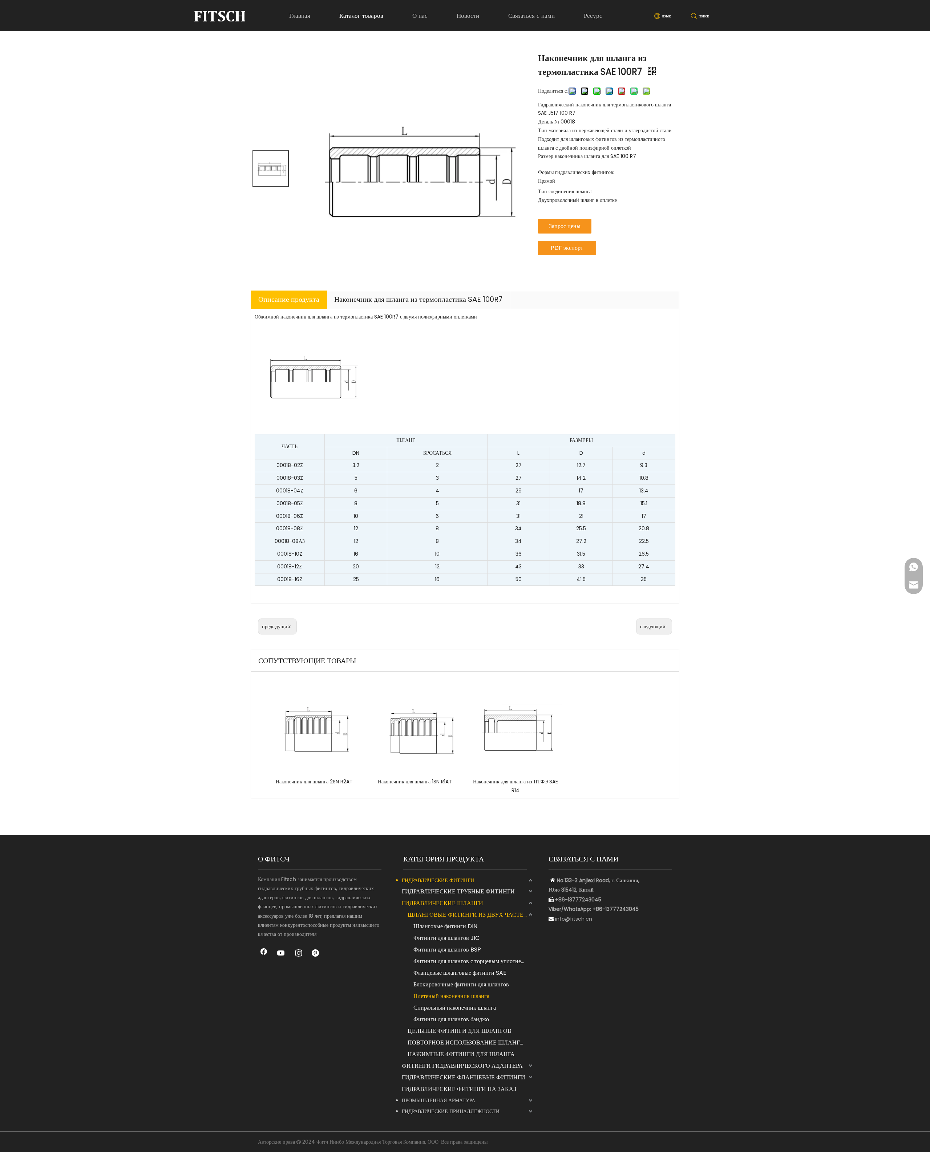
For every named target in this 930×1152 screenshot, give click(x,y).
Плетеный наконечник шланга (451, 996)
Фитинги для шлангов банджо (451, 1019)
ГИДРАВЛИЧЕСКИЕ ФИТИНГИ (438, 880)
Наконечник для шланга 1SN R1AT (415, 781)
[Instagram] (298, 954)
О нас (420, 15)
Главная (299, 15)
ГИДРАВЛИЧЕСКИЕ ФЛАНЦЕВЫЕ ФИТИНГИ (463, 1077)
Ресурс (593, 15)
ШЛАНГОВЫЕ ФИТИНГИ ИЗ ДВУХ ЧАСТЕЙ (468, 914)
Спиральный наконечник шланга (454, 1007)
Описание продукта (288, 299)
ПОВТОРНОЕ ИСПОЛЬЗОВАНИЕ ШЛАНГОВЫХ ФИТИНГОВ (471, 1042)
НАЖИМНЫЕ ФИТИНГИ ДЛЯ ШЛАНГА (461, 1054)
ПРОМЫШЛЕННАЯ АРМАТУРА (438, 1100)
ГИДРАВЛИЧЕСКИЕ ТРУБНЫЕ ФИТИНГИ (458, 891)
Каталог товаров (361, 15)
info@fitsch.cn (573, 918)
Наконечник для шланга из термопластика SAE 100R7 (418, 299)
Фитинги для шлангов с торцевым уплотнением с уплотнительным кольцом (473, 961)
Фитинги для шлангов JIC (446, 938)
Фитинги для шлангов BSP (447, 949)
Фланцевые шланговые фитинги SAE (459, 973)
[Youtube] (281, 954)
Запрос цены (565, 226)
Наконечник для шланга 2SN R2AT (314, 781)
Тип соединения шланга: (565, 191)
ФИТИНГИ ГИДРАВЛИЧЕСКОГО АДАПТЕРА (462, 1066)
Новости (468, 15)
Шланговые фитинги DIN (445, 926)
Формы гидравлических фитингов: (576, 172)
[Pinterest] (316, 954)
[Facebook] (264, 954)
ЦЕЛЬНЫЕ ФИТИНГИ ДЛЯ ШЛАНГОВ (460, 1031)
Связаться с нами (531, 15)
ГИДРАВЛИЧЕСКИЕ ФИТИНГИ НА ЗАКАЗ (459, 1089)
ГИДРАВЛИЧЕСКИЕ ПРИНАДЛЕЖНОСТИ (451, 1111)
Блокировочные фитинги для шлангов (461, 984)
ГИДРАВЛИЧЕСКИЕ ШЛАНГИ (442, 903)
